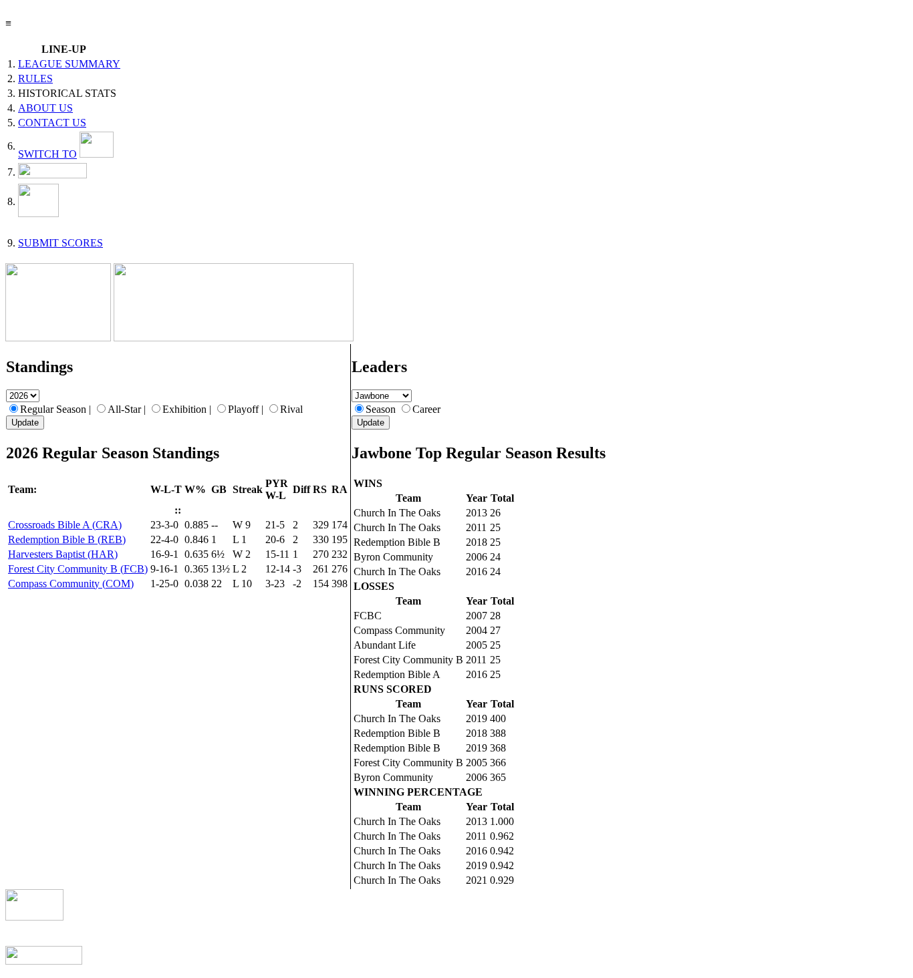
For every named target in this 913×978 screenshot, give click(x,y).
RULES (35, 78)
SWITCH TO (47, 154)
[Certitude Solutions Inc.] (43, 961)
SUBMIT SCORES (60, 243)
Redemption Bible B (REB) (67, 539)
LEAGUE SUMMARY (69, 63)
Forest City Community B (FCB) (78, 569)
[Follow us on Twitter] (38, 213)
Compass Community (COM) (71, 583)
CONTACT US (52, 122)
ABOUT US (45, 108)
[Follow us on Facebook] (52, 174)
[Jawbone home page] (58, 337)
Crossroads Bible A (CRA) (65, 524)
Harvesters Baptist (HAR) (63, 554)
